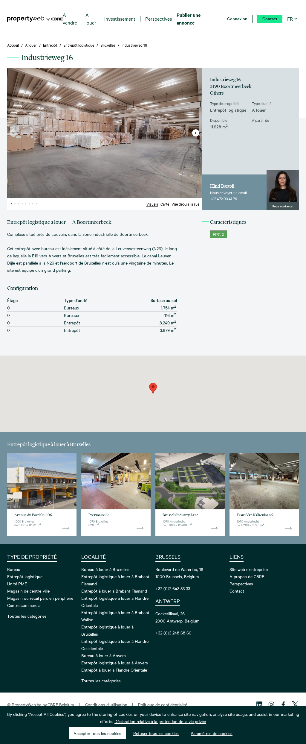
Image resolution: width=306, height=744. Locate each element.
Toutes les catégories (27, 616)
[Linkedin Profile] (259, 704)
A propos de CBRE (247, 576)
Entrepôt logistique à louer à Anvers (114, 663)
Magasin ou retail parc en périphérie (40, 598)
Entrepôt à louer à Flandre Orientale (114, 670)
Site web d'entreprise (249, 569)
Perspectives (241, 584)
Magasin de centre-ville (28, 591)
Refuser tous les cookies (156, 733)
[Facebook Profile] (283, 704)
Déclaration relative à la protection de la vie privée (160, 721)
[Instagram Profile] (271, 704)
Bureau (13, 569)
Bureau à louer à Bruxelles (105, 569)
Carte (164, 204)
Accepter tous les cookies (97, 733)
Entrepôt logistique (24, 576)
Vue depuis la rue (185, 204)
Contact (237, 591)
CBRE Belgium (61, 704)
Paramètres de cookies (211, 733)
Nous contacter (283, 206)
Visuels (152, 204)
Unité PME (17, 584)
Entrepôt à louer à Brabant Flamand (114, 591)
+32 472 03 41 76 (223, 198)
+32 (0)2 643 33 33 (172, 588)
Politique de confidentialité (162, 704)
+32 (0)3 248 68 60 (173, 633)
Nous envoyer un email (228, 192)
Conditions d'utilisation (106, 704)
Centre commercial (24, 605)
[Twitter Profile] (295, 704)
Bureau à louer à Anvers (103, 655)
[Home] (35, 19)
